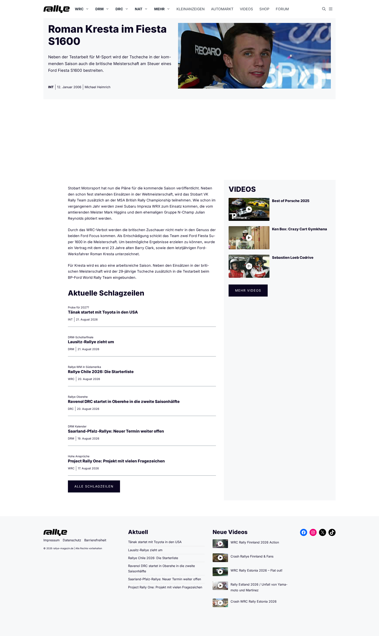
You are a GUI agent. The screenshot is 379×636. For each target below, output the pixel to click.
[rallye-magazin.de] (56, 9)
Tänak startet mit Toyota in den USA (103, 312)
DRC (119, 9)
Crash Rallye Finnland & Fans (252, 556)
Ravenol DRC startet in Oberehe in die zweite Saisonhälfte (124, 401)
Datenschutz (72, 540)
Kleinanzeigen (190, 9)
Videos (246, 9)
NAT (138, 9)
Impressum (51, 540)
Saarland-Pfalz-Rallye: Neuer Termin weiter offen (116, 431)
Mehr (159, 9)
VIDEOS (242, 189)
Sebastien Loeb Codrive (292, 257)
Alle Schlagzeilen (94, 486)
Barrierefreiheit (95, 540)
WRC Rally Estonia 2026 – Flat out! (256, 570)
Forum (282, 9)
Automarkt (222, 9)
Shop (264, 9)
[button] (325, 9)
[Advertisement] (189, 139)
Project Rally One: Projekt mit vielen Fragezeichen (116, 461)
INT (51, 87)
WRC (79, 9)
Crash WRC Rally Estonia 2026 (254, 601)
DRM (99, 9)
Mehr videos (248, 290)
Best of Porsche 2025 (290, 201)
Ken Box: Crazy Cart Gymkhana (299, 229)
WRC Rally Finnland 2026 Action (255, 542)
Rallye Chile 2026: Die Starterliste (101, 371)
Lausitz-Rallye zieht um (91, 341)
